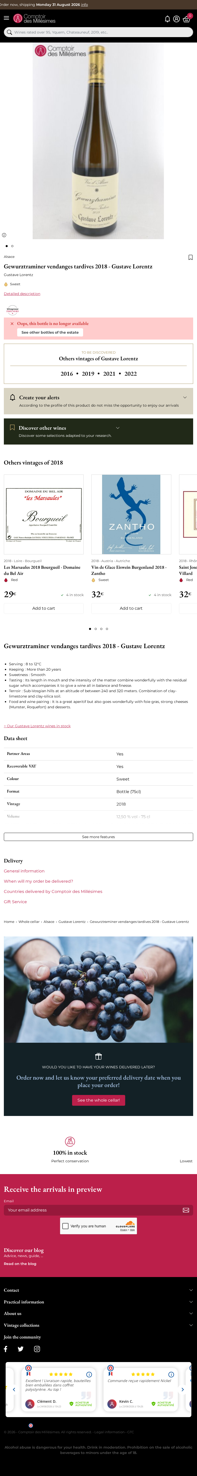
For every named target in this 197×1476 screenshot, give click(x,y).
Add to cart (43, 608)
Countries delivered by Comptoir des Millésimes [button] (53, 891)
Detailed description (22, 293)
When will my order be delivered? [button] (38, 881)
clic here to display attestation (144, 1425)
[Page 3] (101, 629)
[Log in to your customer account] (176, 19)
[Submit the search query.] (9, 32)
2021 (112, 373)
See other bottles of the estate (50, 332)
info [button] (84, 4)
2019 (91, 373)
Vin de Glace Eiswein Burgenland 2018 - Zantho (128, 570)
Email (9, 1201)
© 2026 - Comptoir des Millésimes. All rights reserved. (48, 1432)
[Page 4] (107, 629)
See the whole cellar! (98, 1100)
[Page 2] (96, 629)
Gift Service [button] (15, 901)
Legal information (109, 1432)
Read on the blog (20, 1263)
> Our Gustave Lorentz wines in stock (37, 726)
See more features (98, 837)
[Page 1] (90, 629)
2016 (70, 373)
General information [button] (24, 871)
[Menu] (6, 18)
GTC (130, 1432)
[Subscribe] (186, 1210)
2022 (130, 373)
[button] (70, 1150)
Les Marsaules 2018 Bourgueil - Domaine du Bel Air (42, 570)
